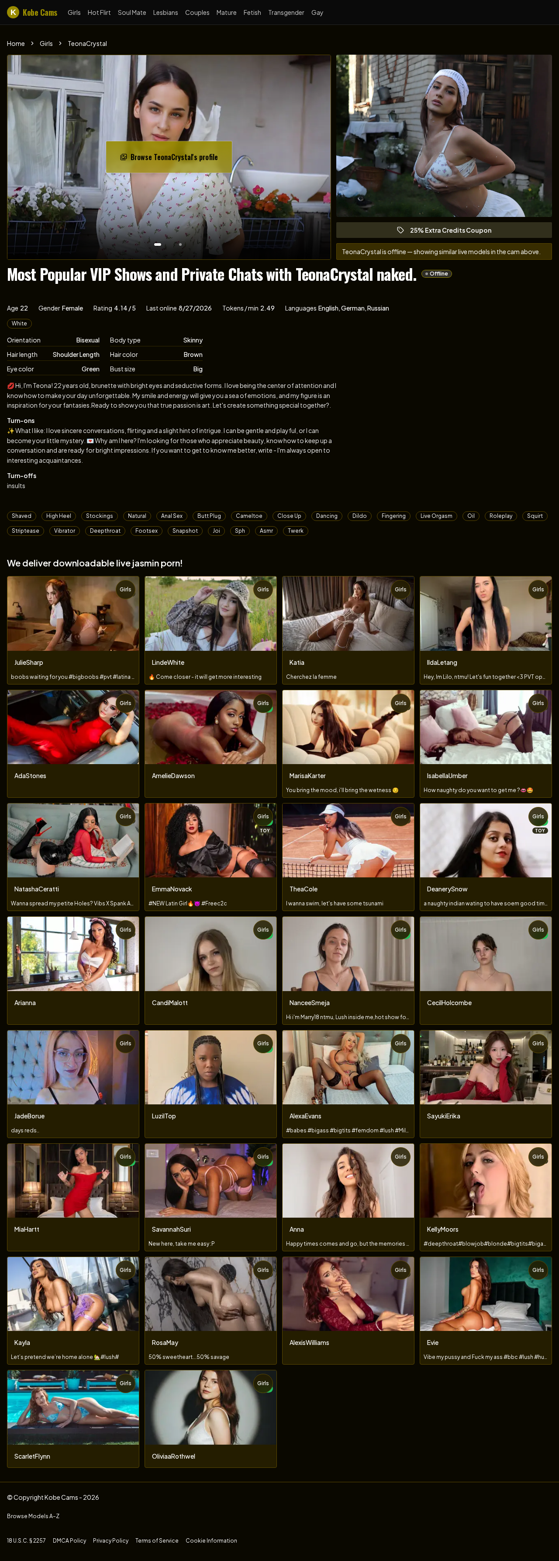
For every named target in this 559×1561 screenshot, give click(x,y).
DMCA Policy (69, 1540)
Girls (74, 12)
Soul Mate (132, 12)
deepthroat (105, 530)
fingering (394, 516)
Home (16, 43)
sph (240, 530)
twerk (296, 530)
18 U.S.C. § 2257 (26, 1540)
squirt (535, 516)
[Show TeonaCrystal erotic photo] (157, 244)
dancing (327, 516)
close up (289, 516)
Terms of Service (157, 1540)
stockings (99, 516)
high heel (58, 516)
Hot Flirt (99, 12)
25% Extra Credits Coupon (454, 232)
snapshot (185, 530)
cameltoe (249, 516)
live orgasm (436, 516)
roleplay (501, 516)
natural (137, 516)
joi (216, 530)
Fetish (252, 12)
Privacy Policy (110, 1540)
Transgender (286, 12)
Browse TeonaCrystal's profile (177, 160)
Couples (197, 12)
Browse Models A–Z (33, 1516)
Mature (227, 12)
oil (471, 516)
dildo (359, 516)
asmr (266, 530)
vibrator (64, 530)
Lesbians (165, 12)
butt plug (209, 516)
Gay (317, 12)
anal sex (172, 516)
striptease (25, 530)
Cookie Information (211, 1540)
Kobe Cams (33, 12)
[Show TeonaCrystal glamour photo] (180, 244)
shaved (21, 516)
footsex (146, 530)
